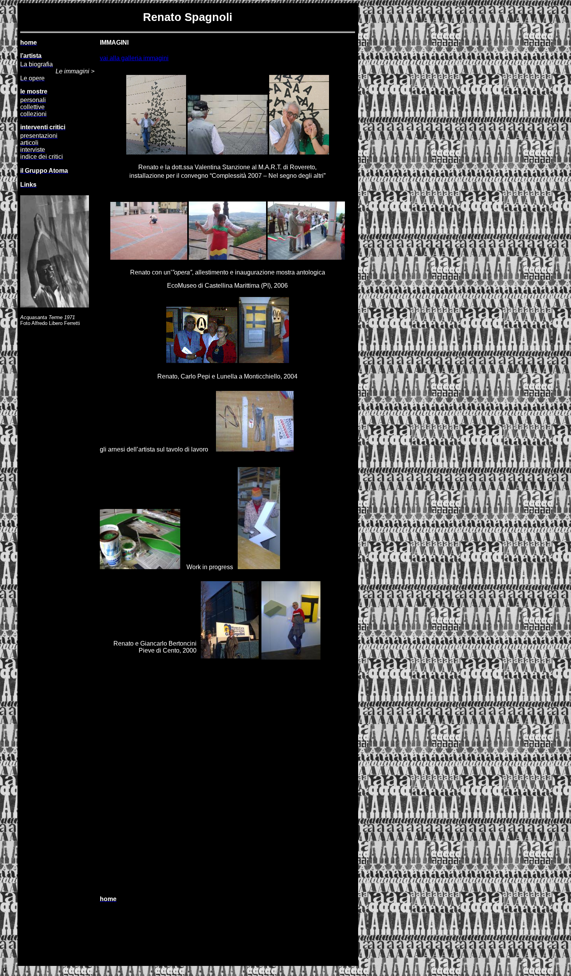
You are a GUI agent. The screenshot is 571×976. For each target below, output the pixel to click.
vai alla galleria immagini (134, 58)
